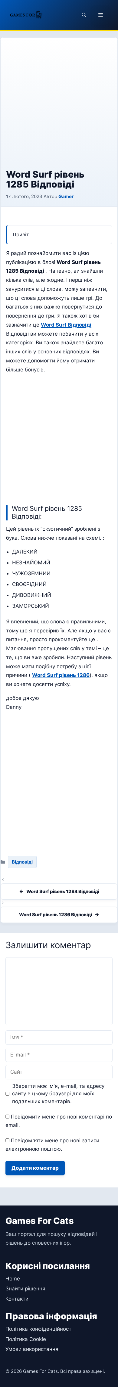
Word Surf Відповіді (66, 325)
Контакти (16, 1299)
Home (12, 1279)
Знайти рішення (25, 1289)
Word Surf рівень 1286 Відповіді (55, 914)
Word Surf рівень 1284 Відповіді (62, 891)
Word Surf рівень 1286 (61, 675)
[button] (84, 15)
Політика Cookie (25, 1339)
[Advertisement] (59, 107)
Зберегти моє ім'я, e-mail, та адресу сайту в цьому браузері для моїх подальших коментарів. (58, 1093)
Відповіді (22, 862)
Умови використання (31, 1349)
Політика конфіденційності (39, 1329)
